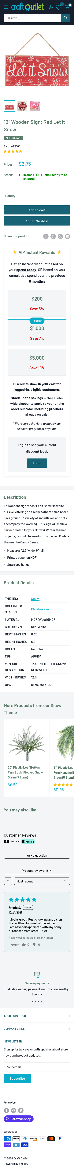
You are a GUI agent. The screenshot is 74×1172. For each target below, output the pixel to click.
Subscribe (17, 1078)
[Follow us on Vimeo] (21, 1110)
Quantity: (10, 196)
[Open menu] (6, 7)
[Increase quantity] (43, 196)
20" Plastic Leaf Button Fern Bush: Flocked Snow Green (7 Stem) (25, 772)
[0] (67, 7)
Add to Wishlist (37, 221)
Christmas (38, 609)
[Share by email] (67, 236)
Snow (35, 598)
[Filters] (8, 881)
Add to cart (37, 210)
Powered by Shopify (16, 1163)
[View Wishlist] (59, 7)
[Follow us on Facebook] (6, 1110)
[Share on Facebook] (46, 236)
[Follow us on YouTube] (13, 1110)
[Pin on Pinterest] (53, 236)
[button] (13, 151)
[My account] (51, 7)
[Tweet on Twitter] (60, 236)
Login (37, 463)
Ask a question (37, 855)
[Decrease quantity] (23, 196)
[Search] (65, 18)
